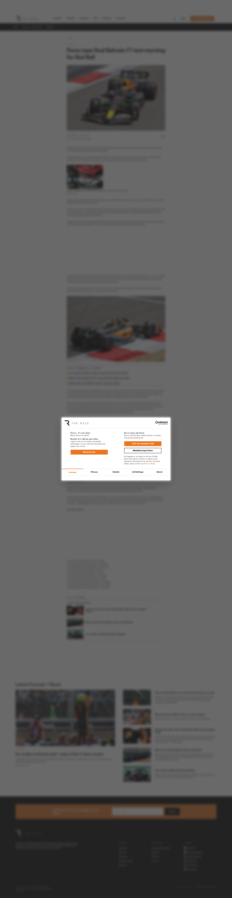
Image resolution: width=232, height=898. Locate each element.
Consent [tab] (73, 472)
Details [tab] (116, 472)
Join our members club (143, 443)
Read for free (89, 452)
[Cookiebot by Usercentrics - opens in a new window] (157, 423)
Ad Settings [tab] (137, 472)
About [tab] (159, 472)
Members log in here (143, 450)
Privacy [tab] (94, 472)
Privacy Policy (150, 463)
